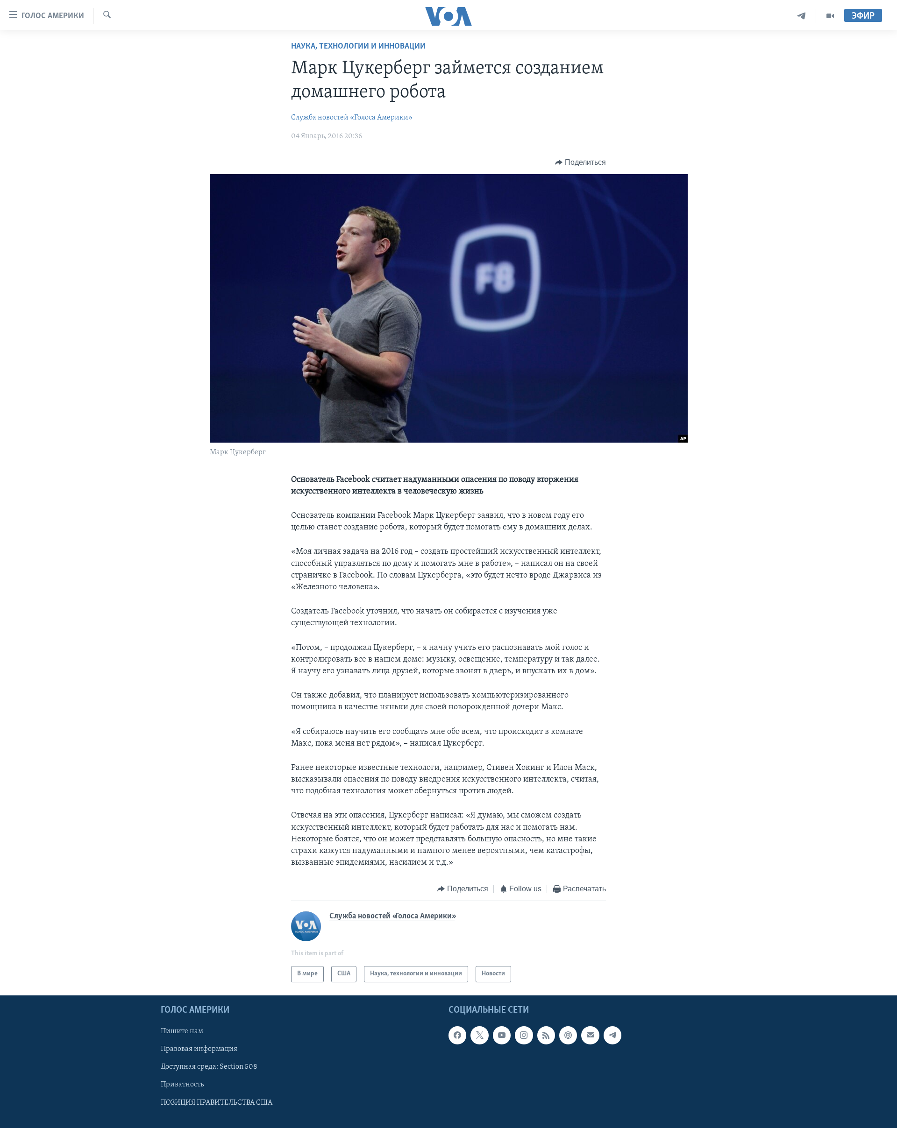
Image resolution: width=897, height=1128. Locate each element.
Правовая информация (199, 1049)
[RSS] (546, 1035)
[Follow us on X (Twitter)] (479, 1035)
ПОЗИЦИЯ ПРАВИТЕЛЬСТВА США (216, 1102)
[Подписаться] (590, 1035)
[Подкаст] (568, 1035)
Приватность (182, 1084)
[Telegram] (801, 16)
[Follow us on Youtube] (502, 1035)
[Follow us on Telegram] (612, 1035)
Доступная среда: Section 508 (209, 1067)
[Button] (580, 162)
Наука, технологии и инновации (358, 46)
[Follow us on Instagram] (524, 1035)
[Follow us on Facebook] (457, 1035)
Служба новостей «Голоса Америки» (352, 117)
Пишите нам (182, 1031)
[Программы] (830, 16)
